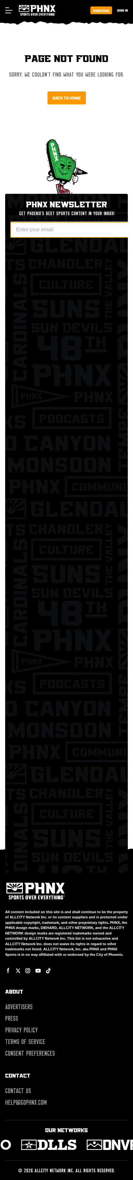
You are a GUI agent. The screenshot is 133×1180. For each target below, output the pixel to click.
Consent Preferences (30, 1053)
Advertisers (19, 1007)
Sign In (122, 10)
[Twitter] (18, 970)
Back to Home (67, 98)
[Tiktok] (48, 970)
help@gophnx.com (26, 1102)
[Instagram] (28, 970)
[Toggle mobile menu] (8, 10)
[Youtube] (38, 970)
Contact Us (18, 1091)
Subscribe (101, 10)
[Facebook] (8, 970)
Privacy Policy (21, 1030)
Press (11, 1018)
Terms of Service (25, 1042)
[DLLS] (49, 1145)
